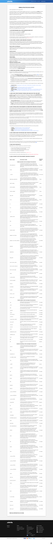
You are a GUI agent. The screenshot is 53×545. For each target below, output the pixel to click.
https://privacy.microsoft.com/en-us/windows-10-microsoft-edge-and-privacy (29, 89)
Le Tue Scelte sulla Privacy (32, 535)
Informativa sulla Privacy (33, 154)
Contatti (38, 1)
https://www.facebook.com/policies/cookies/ (22, 128)
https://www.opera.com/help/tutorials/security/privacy (22, 88)
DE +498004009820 (41, 529)
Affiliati (28, 531)
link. (36, 142)
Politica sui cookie (29, 533)
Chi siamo (28, 530)
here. (38, 74)
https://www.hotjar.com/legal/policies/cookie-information (23, 129)
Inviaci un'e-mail (40, 532)
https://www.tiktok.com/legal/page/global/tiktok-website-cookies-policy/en (26, 130)
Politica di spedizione (30, 529)
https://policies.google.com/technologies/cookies (22, 127)
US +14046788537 (40, 527)
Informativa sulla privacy (30, 528)
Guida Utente (29, 532)
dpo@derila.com (28, 152)
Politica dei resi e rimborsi (20, 528)
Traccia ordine (34, 1)
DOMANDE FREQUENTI (20, 529)
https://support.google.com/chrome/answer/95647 (25, 87)
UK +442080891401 (41, 528)
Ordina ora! (43, 1)
